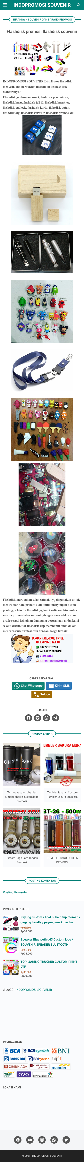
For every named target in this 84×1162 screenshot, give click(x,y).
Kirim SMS (62, 686)
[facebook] (28, 717)
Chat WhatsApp (31, 686)
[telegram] (55, 717)
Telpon (45, 694)
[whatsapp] (46, 717)
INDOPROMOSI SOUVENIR (42, 5)
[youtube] (30, 1140)
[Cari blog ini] (78, 5)
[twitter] (37, 717)
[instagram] (42, 1140)
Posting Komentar (15, 892)
